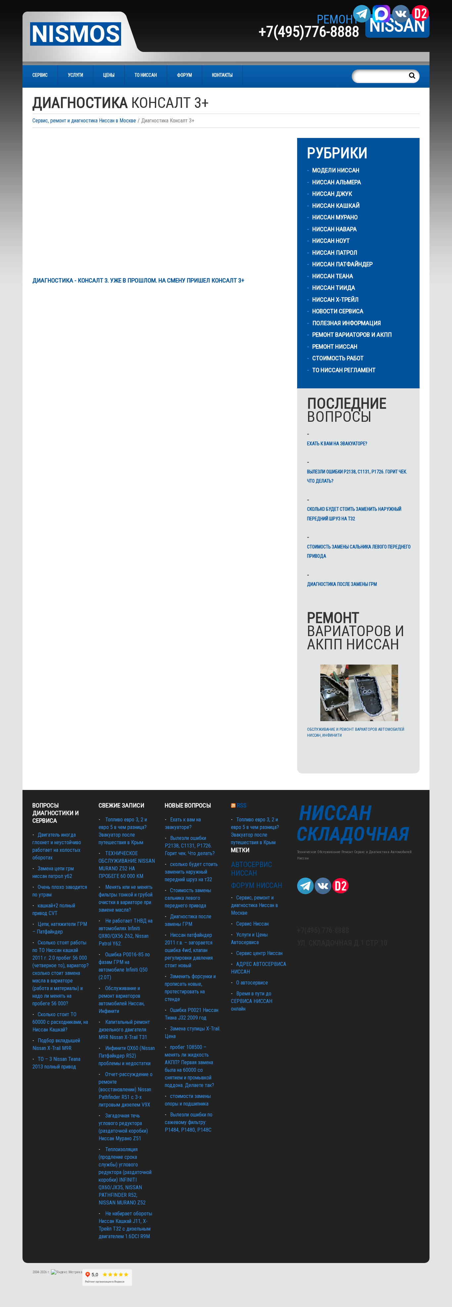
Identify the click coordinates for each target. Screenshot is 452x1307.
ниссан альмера (336, 182)
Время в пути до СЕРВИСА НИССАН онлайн (251, 1001)
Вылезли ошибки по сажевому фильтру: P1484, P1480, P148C (188, 1122)
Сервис (40, 75)
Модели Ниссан (335, 170)
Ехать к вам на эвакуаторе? (337, 443)
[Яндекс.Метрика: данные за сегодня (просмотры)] (66, 1272)
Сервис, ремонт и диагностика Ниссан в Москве (84, 120)
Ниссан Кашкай (336, 205)
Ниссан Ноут (331, 240)
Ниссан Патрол (334, 252)
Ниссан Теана (332, 276)
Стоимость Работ (338, 358)
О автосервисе (252, 983)
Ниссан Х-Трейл (335, 299)
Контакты (222, 75)
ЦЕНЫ (108, 75)
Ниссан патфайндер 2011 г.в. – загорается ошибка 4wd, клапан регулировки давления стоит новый (189, 950)
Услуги (75, 75)
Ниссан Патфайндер (342, 264)
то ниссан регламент (344, 370)
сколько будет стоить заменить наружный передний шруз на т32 (354, 513)
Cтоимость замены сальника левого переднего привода (359, 551)
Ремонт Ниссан (334, 346)
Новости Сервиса (337, 311)
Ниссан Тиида (333, 287)
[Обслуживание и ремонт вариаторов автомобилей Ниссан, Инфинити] (359, 693)
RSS (242, 805)
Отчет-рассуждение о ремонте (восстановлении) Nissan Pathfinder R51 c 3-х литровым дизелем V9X (126, 1089)
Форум (184, 75)
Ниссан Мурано (335, 217)
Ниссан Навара (334, 229)
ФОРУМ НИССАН (256, 885)
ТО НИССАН (146, 75)
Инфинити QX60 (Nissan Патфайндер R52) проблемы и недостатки (127, 1056)
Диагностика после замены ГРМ (342, 584)
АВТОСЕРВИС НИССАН (251, 868)
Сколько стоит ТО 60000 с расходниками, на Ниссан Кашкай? (60, 1022)
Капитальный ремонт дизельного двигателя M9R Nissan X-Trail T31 (124, 1029)
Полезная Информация (346, 323)
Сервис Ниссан (252, 924)
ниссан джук (332, 193)
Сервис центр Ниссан (259, 953)
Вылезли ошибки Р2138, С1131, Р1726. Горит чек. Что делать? (357, 476)
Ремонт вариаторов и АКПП (352, 334)
